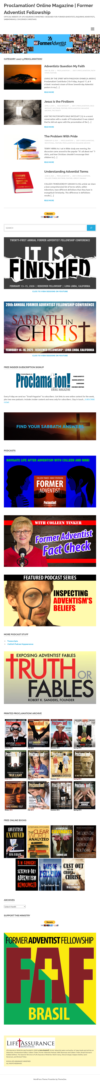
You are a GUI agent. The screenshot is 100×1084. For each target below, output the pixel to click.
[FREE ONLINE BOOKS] (50, 858)
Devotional (50, 143)
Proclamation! (63, 70)
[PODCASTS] (50, 481)
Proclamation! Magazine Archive (76, 143)
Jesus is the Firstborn (59, 101)
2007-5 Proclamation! (81, 70)
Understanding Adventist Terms (66, 171)
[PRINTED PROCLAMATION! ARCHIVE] (50, 764)
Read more (49, 92)
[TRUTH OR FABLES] (50, 677)
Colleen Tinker (51, 178)
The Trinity (56, 110)
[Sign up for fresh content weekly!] (50, 382)
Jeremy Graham (79, 178)
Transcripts (12, 641)
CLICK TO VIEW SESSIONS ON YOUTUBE (50, 291)
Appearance (20, 644)
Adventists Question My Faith (64, 66)
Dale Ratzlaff (63, 106)
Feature (53, 73)
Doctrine (56, 108)
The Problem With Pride (61, 136)
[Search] (91, 228)
